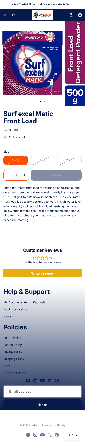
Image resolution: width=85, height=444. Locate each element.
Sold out (56, 175)
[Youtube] (42, 380)
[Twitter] (49, 380)
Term (6, 366)
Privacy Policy (12, 352)
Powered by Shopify (53, 425)
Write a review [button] (42, 273)
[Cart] (80, 15)
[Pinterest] (56, 380)
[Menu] (4, 15)
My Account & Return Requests (24, 302)
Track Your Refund (15, 309)
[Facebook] (28, 380)
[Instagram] (35, 380)
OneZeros (35, 425)
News (7, 316)
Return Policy (12, 337)
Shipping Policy (13, 359)
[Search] (13, 15)
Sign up (42, 404)
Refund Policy (12, 345)
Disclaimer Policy (14, 373)
